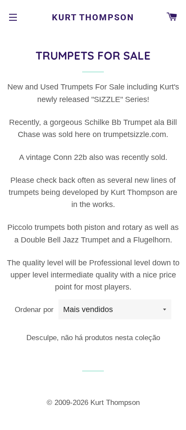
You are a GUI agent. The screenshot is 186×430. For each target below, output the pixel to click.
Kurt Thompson (93, 17)
